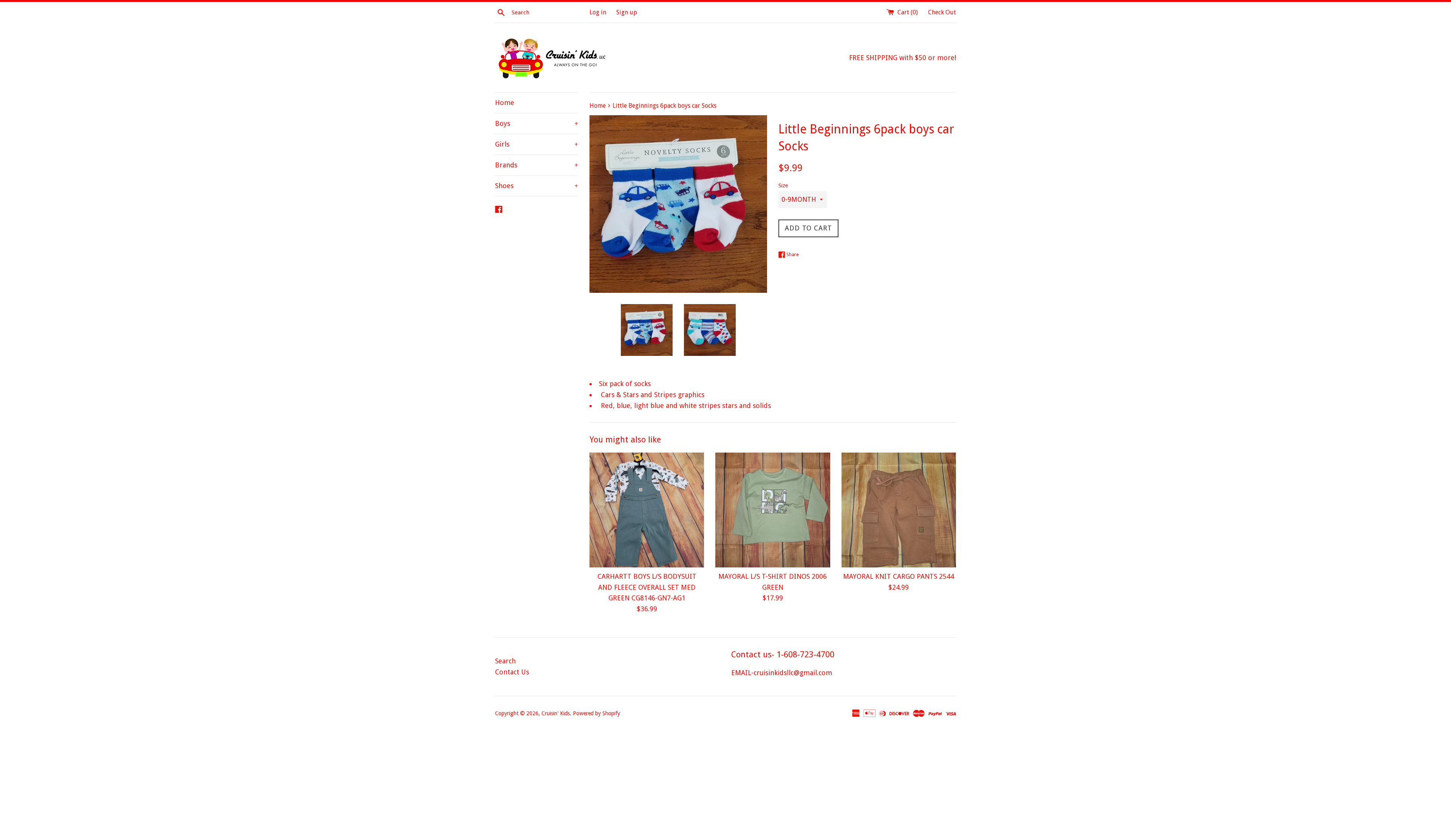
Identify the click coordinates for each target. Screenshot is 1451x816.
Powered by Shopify (596, 713)
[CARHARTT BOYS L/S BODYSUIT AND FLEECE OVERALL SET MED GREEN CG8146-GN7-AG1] (646, 510)
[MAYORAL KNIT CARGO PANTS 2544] (899, 510)
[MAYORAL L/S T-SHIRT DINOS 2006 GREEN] (772, 510)
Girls (536, 144)
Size (783, 185)
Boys (536, 123)
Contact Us (512, 672)
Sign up (626, 12)
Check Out (942, 12)
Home (504, 103)
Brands (536, 165)
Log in (597, 12)
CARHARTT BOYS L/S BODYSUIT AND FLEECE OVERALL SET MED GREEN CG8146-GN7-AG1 (646, 587)
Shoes (536, 186)
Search (505, 661)
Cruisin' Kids (555, 713)
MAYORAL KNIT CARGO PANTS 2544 (898, 576)
